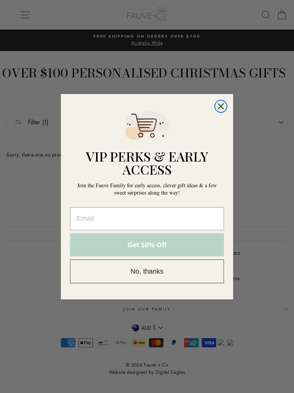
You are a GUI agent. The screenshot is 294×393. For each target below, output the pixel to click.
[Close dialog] (221, 106)
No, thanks (147, 271)
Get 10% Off (147, 245)
